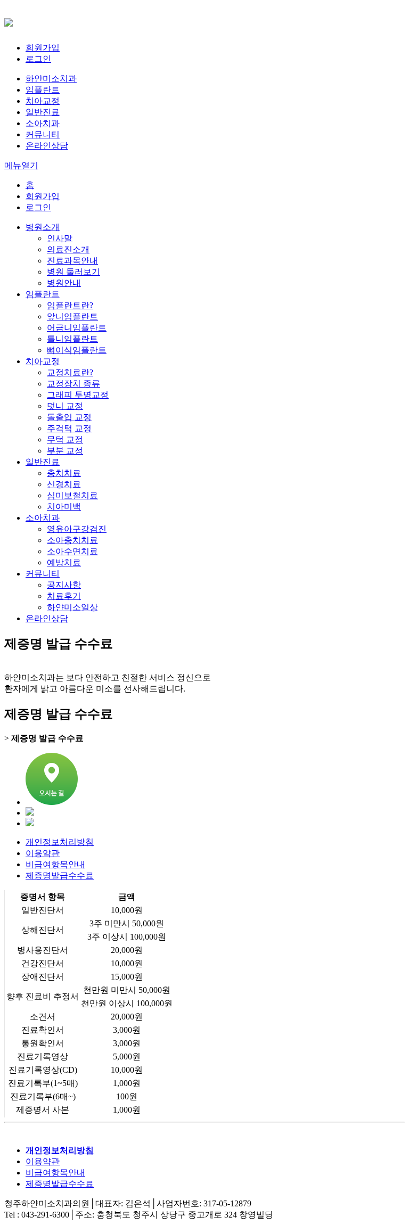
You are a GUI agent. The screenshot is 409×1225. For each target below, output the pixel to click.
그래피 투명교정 (78, 394)
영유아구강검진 (77, 528)
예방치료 (64, 562)
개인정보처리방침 (60, 841)
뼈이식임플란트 (77, 350)
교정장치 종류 (73, 383)
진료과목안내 (72, 260)
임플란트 (43, 89)
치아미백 (64, 506)
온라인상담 (47, 145)
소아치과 (43, 123)
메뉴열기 (21, 165)
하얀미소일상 (72, 607)
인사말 (59, 238)
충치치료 (64, 473)
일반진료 (43, 112)
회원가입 (43, 47)
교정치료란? (70, 372)
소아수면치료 (72, 551)
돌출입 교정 (69, 417)
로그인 (38, 58)
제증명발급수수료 (60, 875)
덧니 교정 (65, 405)
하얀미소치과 (51, 78)
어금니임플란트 (77, 327)
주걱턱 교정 (69, 428)
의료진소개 (68, 249)
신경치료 (64, 484)
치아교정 (43, 100)
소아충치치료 (72, 540)
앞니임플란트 (72, 316)
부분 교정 (65, 450)
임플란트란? (70, 305)
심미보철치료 (72, 495)
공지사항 (64, 584)
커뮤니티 (43, 134)
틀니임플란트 (72, 338)
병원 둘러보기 (73, 271)
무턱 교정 (65, 439)
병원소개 (43, 227)
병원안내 (64, 282)
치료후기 (64, 596)
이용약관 (43, 853)
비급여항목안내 (55, 864)
